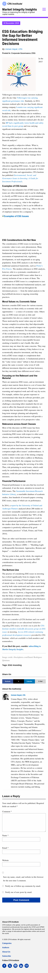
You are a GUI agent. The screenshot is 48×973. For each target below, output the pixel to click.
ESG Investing (15, 665)
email (27, 966)
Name (5, 835)
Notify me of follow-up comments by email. (23, 886)
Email (5, 847)
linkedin (21, 966)
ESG (33, 53)
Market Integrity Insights (19, 9)
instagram (15, 966)
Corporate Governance (21, 53)
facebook (4, 966)
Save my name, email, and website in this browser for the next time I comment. (23, 879)
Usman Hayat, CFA (13, 49)
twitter (10, 966)
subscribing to (21, 648)
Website (5, 860)
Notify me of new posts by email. (18, 892)
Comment (7, 811)
